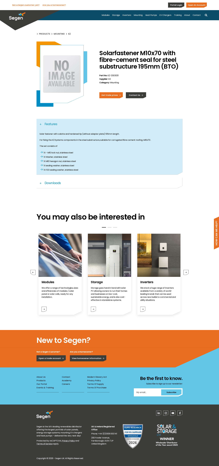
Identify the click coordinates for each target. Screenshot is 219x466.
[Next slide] (186, 272)
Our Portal (41, 384)
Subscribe (171, 392)
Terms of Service (44, 443)
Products (44, 33)
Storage (116, 15)
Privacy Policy (94, 380)
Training (178, 15)
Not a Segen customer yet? (25, 5)
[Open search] (206, 15)
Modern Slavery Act (97, 377)
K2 (69, 33)
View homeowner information (86, 358)
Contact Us (134, 95)
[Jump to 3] (115, 227)
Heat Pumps (151, 15)
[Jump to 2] (109, 227)
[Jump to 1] (104, 227)
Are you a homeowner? (54, 5)
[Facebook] (179, 413)
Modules (106, 15)
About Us (40, 377)
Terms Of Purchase (96, 387)
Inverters (126, 15)
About (187, 15)
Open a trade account (50, 358)
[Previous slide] (32, 272)
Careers (66, 384)
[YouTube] (172, 413)
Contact (197, 15)
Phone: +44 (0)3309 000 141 (104, 433)
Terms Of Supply (95, 384)
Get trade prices (109, 95)
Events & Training (45, 387)
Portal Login (176, 5)
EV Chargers (165, 15)
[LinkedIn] (158, 413)
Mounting (138, 15)
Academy (66, 380)
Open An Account (196, 5)
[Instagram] (165, 413)
